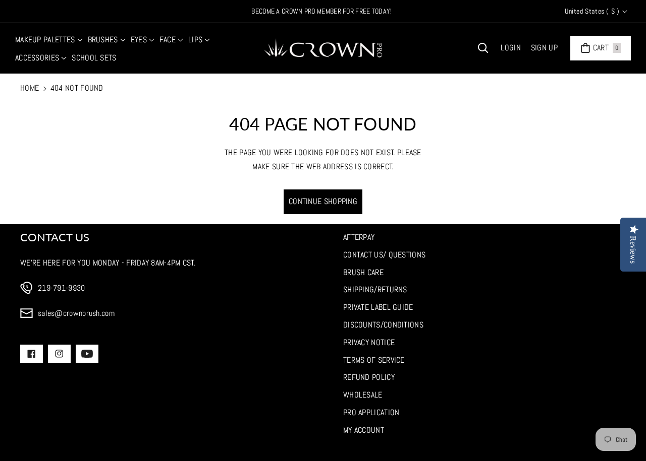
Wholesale (363, 394)
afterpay (358, 237)
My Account (363, 430)
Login (511, 47)
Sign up (544, 47)
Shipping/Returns (375, 289)
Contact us (54, 237)
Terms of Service (374, 360)
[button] (49, 40)
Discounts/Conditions (383, 324)
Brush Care (363, 272)
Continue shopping (323, 201)
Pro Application (371, 412)
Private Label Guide (378, 307)
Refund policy (369, 377)
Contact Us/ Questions (384, 254)
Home (29, 88)
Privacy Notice (369, 342)
